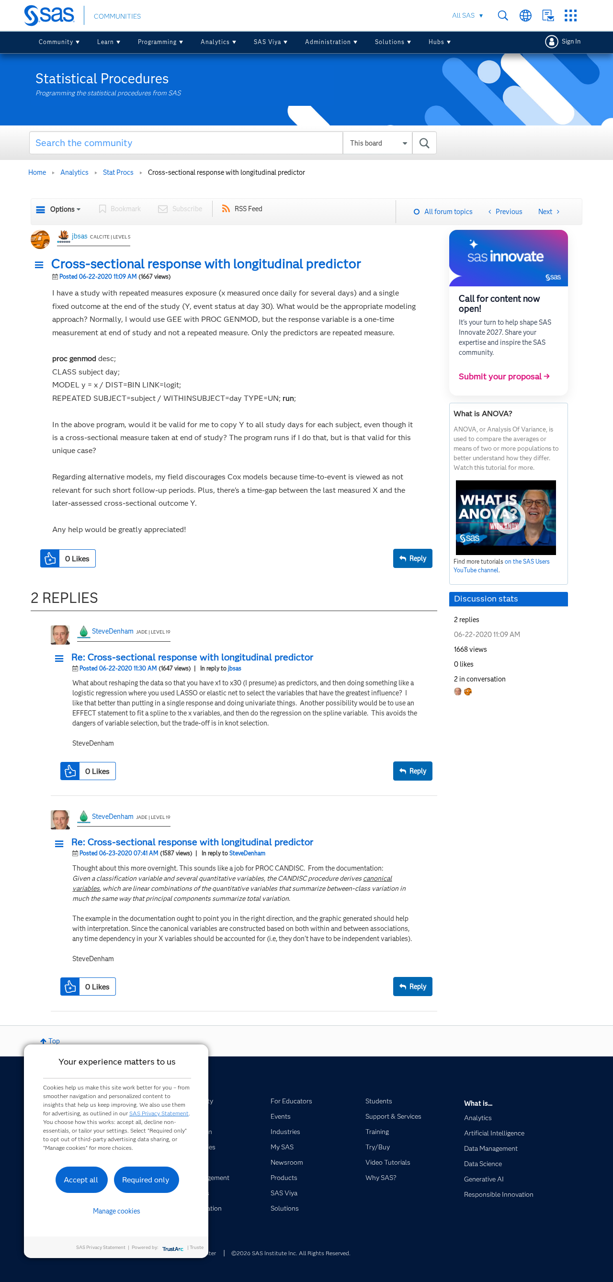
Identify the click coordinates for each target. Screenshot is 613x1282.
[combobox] (233, 142)
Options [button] (62, 209)
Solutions (390, 41)
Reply (417, 558)
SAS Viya (267, 41)
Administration (328, 41)
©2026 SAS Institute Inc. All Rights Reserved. (291, 1253)
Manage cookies (116, 1211)
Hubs (436, 41)
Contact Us (548, 16)
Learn (105, 41)
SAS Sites (571, 16)
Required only (146, 1179)
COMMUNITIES (117, 16)
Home (37, 172)
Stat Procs (118, 172)
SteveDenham (113, 631)
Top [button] (54, 1041)
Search (503, 16)
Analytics (215, 41)
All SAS (463, 15)
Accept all (81, 1179)
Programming (157, 41)
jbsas (80, 236)
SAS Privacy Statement (159, 1113)
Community (56, 41)
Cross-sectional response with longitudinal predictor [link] (226, 172)
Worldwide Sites (526, 16)
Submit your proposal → (504, 376)
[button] (41, 265)
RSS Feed (248, 208)
